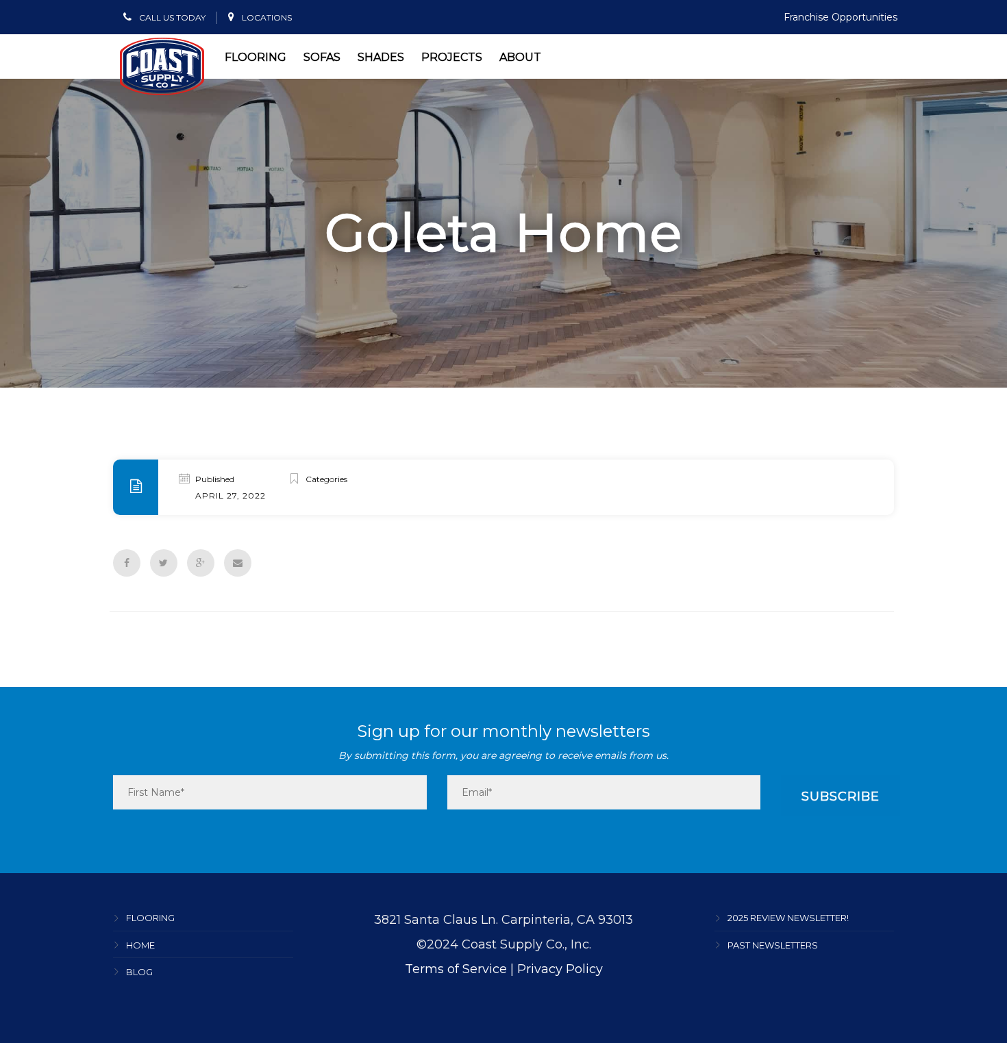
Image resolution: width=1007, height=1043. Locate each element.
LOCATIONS (266, 17)
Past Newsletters (773, 945)
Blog (139, 971)
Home (140, 945)
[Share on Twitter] (163, 563)
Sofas (321, 57)
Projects (451, 57)
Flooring (255, 57)
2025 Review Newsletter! (788, 918)
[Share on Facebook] (126, 563)
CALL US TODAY (171, 17)
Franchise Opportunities (840, 17)
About (520, 57)
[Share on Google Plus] (200, 563)
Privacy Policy (560, 969)
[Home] (162, 66)
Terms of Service (456, 969)
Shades (381, 57)
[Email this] (237, 563)
